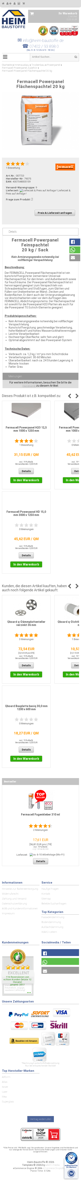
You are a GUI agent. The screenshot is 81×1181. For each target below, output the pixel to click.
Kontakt (45, 893)
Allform (6, 1076)
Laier (4, 1091)
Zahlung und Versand (14, 898)
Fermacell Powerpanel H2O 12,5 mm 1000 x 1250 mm (26, 429)
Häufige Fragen (50, 888)
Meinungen (15, 376)
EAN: (9, 181)
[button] (74, 242)
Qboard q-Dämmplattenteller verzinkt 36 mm (26, 623)
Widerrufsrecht (10, 893)
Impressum (8, 913)
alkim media (53, 1164)
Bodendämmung (51, 922)
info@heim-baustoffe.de (40, 40)
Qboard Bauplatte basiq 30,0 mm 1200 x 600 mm (26, 707)
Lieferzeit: (12, 190)
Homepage (29, 385)
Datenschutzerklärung (14, 903)
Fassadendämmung (52, 917)
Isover (5, 1086)
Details (13, 231)
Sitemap (46, 898)
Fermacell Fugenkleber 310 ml (40, 814)
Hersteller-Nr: (15, 178)
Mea (4, 1096)
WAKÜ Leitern (49, 931)
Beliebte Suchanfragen (53, 903)
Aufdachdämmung (52, 927)
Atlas (4, 1081)
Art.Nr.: (10, 175)
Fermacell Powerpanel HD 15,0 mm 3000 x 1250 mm (26, 513)
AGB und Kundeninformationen (20, 908)
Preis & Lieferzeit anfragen (55, 212)
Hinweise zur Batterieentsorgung (20, 888)
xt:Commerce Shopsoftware (55, 1168)
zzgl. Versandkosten (40, 849)
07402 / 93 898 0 (44, 46)
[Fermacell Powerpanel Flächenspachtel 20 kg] (40, 121)
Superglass (8, 1101)
